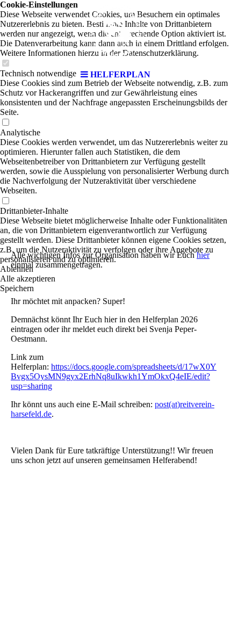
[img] (115, 32)
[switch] (5, 122)
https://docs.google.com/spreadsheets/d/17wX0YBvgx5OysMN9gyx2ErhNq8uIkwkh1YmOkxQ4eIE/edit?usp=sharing (113, 376)
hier (203, 254)
